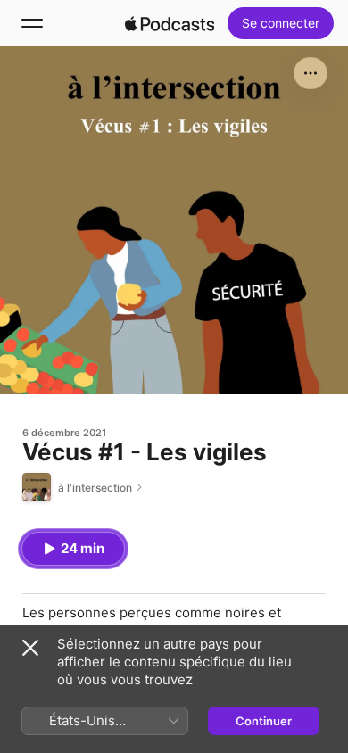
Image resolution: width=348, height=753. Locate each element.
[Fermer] (30, 648)
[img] (170, 23)
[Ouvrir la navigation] (32, 23)
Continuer (264, 721)
